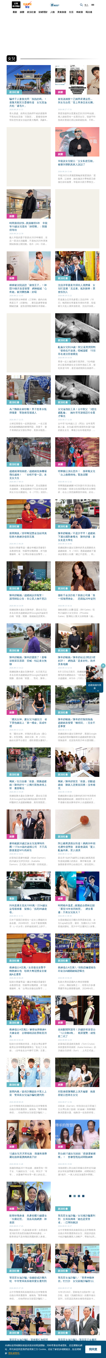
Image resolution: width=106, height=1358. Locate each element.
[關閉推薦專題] (103, 665)
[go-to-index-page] (54, 5)
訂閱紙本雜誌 (16, 4)
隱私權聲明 (13, 1353)
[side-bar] (92, 5)
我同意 (93, 1349)
